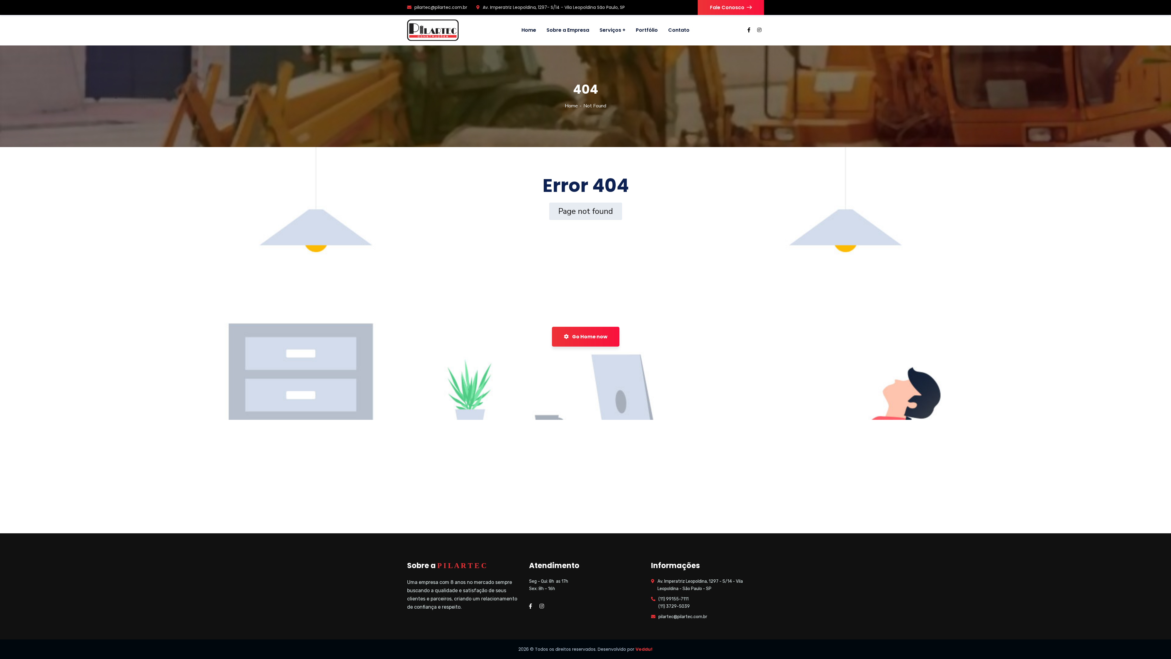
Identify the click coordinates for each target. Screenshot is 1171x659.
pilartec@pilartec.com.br (440, 7)
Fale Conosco (727, 7)
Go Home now (589, 336)
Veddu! (644, 649)
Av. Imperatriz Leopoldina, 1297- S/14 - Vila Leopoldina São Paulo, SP (554, 7)
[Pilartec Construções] (433, 30)
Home (571, 106)
